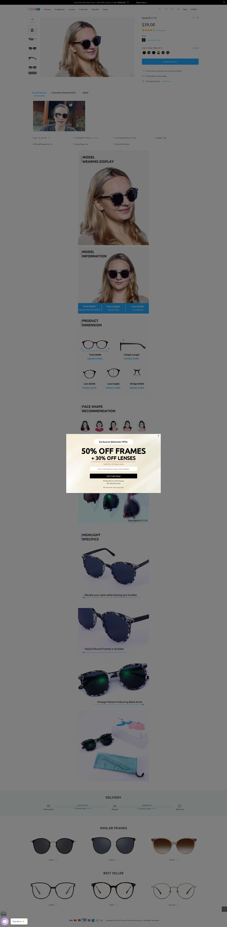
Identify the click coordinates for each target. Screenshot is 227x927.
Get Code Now (113, 476)
